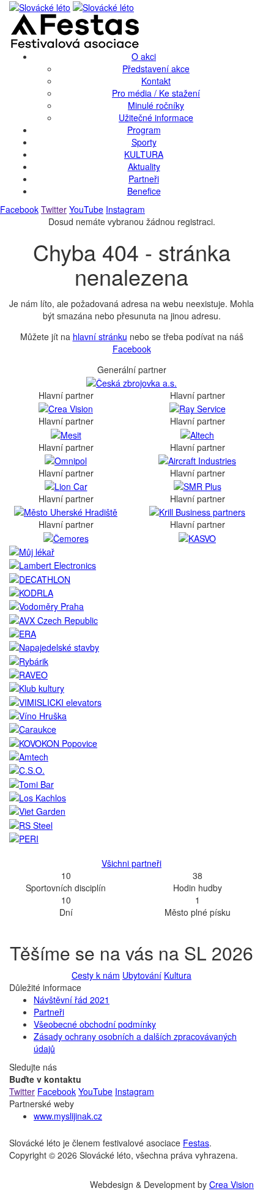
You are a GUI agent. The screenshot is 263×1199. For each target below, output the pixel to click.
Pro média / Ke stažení (156, 93)
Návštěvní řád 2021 (71, 999)
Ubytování (141, 975)
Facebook (19, 209)
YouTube (86, 209)
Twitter (54, 209)
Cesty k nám (96, 975)
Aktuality (144, 166)
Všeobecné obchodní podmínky (95, 1024)
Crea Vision (231, 1184)
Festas (196, 1143)
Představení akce (156, 68)
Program (144, 130)
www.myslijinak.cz (68, 1116)
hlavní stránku (100, 336)
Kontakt (156, 81)
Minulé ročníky (156, 105)
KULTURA (143, 154)
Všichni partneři (131, 863)
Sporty (144, 142)
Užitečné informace (156, 117)
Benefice (144, 191)
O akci (144, 56)
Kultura (177, 975)
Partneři (143, 179)
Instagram (125, 209)
